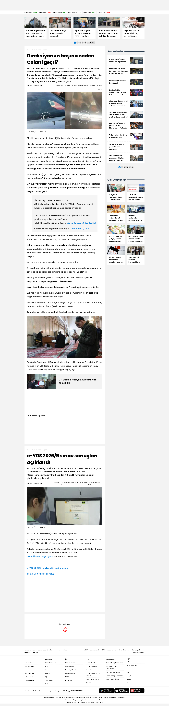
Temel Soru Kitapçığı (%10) (40, 573)
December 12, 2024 (79, 228)
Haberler (38, 50)
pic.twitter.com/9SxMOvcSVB (81, 223)
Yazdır (100, 89)
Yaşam (45, 618)
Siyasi (45, 50)
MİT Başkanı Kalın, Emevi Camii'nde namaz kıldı (77, 381)
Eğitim (45, 450)
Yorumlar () (32, 132)
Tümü (92, 43)
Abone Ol (43, 132)
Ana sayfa (30, 50)
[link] (126, 60)
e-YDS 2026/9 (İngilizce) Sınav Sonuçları (47, 568)
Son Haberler (115, 51)
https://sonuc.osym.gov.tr (40, 556)
